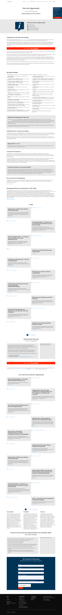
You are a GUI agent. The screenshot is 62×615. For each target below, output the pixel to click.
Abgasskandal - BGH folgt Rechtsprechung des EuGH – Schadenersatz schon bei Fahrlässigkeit (18, 433)
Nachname (20, 567)
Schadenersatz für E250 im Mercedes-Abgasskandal (42, 251)
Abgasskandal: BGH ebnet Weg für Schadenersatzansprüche (41, 445)
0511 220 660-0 (56, 11)
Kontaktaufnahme (32, 26)
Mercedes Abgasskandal (23, 602)
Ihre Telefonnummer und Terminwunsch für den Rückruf (27, 580)
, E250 (14, 368)
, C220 (9, 368)
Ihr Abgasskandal (32, 1)
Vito (7, 368)
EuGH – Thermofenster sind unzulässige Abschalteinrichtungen (42, 499)
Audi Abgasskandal (22, 600)
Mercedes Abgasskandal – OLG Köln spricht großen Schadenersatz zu (17, 379)
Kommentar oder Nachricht (22, 574)
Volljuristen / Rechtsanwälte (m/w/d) (11, 604)
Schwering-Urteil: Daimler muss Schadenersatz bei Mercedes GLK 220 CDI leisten (18, 311)
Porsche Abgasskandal (22, 603)
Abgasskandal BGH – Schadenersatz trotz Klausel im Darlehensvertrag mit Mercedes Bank (42, 223)
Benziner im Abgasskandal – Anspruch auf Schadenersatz (23, 607)
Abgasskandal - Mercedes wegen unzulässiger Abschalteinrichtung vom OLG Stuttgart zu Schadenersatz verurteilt (42, 392)
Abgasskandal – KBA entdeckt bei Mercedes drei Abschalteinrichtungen (42, 419)
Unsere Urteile (39, 1)
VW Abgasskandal (22, 599)
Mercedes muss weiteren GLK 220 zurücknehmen (41, 272)
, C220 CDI (24, 368)
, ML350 (12, 368)
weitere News (33, 368)
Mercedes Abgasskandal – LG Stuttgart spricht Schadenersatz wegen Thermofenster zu (18, 238)
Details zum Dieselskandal (34, 28)
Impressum (8, 612)
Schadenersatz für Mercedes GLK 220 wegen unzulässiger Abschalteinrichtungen (18, 285)
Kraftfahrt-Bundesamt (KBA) (24, 39)
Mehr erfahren (10, 216)
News (28, 1)
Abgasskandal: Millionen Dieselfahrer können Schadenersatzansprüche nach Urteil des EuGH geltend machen (42, 472)
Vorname (19, 564)
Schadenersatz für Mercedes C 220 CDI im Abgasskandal (18, 260)
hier (50, 110)
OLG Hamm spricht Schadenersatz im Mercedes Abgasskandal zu (18, 405)
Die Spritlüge (21, 605)
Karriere (46, 1)
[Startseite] (9, 1)
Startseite (24, 1)
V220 (22, 368)
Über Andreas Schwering (33, 29)
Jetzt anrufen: (31, 48)
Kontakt (54, 1)
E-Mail (19, 571)
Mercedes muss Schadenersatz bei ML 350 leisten (42, 298)
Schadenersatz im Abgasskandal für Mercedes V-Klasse (41, 323)
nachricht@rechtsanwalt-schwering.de (24, 356)
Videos (50, 1)
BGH (9, 61)
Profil (43, 1)
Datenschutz (13, 612)
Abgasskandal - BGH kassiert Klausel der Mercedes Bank (18, 209)
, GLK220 (16, 368)
